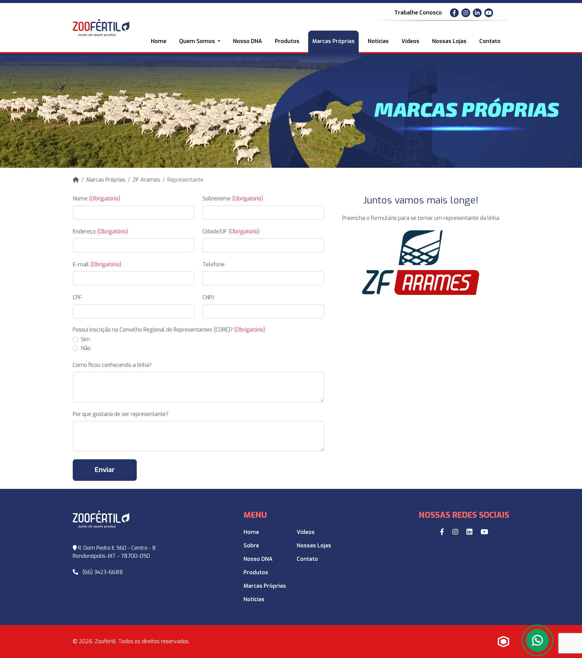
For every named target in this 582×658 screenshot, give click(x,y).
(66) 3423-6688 (102, 572)
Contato (489, 41)
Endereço (100, 231)
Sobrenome (232, 198)
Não (86, 348)
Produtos (287, 41)
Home (158, 41)
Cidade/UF (230, 231)
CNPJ (208, 297)
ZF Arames (146, 179)
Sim (85, 339)
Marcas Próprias (333, 41)
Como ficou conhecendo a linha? (112, 365)
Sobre (251, 545)
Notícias (378, 41)
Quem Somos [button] (197, 41)
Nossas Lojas (449, 41)
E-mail (97, 264)
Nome (96, 198)
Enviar (105, 469)
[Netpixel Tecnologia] (503, 641)
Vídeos (410, 41)
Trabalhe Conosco (418, 12)
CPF (77, 297)
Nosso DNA (247, 41)
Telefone (213, 264)
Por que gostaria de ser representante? (120, 414)
